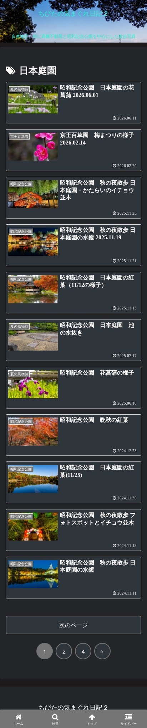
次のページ (73, 625)
